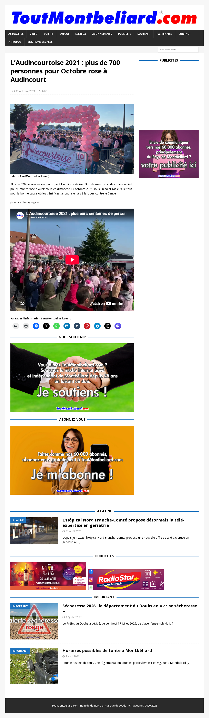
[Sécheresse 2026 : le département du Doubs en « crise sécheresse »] (34, 621)
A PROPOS (15, 42)
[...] (78, 542)
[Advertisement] (173, 95)
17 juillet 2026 (74, 617)
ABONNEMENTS (102, 34)
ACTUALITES (15, 34)
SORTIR (48, 34)
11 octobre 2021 (25, 91)
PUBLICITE (124, 34)
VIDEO (34, 34)
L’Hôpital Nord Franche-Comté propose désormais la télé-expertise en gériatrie (123, 522)
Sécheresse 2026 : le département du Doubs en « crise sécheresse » (129, 608)
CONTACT (184, 34)
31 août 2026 (73, 531)
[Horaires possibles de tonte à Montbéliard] (34, 666)
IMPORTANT (104, 597)
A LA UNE (104, 511)
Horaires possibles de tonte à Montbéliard (107, 650)
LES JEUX (80, 34)
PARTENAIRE (164, 34)
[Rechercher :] (178, 49)
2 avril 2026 (72, 656)
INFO (44, 91)
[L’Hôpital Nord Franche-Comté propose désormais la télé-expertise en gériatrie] (34, 530)
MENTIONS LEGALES (40, 42)
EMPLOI (64, 34)
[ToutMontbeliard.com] (104, 27)
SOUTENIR (143, 34)
